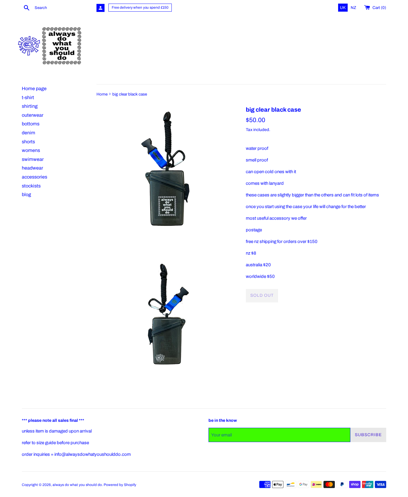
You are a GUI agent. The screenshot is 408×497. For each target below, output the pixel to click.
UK (343, 7)
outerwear (32, 115)
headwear (32, 167)
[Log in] (100, 8)
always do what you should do (77, 485)
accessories (34, 176)
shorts (28, 141)
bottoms (30, 123)
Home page (34, 88)
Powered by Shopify (120, 485)
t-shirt (28, 97)
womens (31, 150)
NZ (353, 7)
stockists (31, 185)
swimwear (33, 159)
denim (28, 132)
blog (26, 194)
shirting (30, 106)
